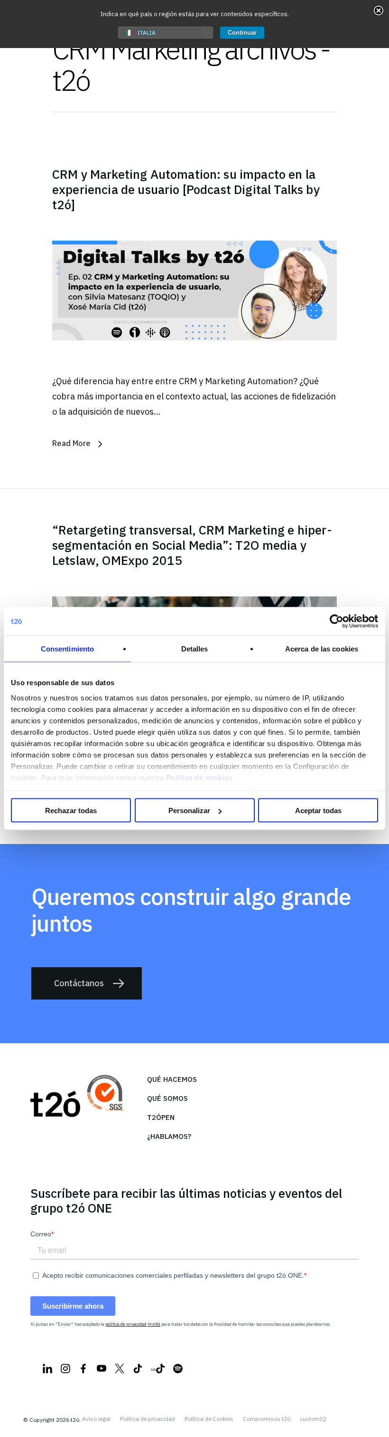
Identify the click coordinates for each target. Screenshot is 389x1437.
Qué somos (167, 1098)
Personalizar (189, 810)
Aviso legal (96, 1419)
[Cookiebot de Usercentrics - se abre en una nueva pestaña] (336, 621)
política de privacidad (126, 1324)
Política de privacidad (147, 1419)
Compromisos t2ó (266, 1419)
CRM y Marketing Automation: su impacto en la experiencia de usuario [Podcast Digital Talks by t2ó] (186, 189)
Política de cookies (199, 777)
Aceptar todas (318, 810)
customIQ (313, 1419)
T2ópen (161, 1117)
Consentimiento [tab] (67, 649)
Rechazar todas (71, 810)
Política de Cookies (209, 1419)
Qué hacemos (172, 1079)
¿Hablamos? (169, 1136)
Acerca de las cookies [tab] (321, 649)
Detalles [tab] (194, 649)
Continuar (242, 32)
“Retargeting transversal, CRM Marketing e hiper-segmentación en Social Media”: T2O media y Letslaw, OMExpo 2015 (192, 545)
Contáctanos (79, 983)
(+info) (154, 1324)
